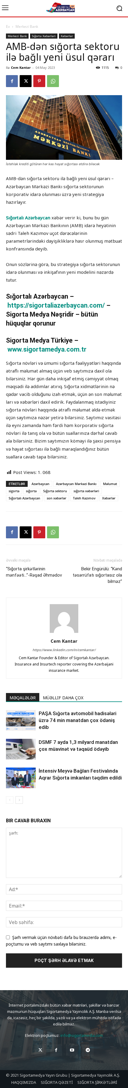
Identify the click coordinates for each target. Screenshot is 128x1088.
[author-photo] (64, 633)
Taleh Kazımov (84, 498)
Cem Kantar (21, 67)
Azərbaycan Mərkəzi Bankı (76, 483)
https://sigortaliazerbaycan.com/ (56, 305)
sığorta (31, 491)
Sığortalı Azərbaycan (28, 218)
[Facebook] (12, 81)
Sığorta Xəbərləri (44, 36)
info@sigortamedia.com (81, 1035)
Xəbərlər (67, 36)
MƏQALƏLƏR (23, 697)
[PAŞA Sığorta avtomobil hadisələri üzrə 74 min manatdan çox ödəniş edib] (21, 720)
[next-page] (19, 800)
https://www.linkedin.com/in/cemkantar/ (64, 650)
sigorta (14, 491)
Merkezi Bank (26, 26)
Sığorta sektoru (55, 491)
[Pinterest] (39, 81)
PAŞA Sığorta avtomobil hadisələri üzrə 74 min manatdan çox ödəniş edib (77, 720)
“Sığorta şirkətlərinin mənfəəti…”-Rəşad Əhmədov (34, 572)
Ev (8, 26)
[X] (26, 81)
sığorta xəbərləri (86, 491)
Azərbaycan (40, 483)
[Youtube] (72, 1050)
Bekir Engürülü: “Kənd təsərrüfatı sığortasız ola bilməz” (97, 575)
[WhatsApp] (53, 81)
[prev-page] (9, 800)
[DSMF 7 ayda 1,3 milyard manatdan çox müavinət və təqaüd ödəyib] (21, 749)
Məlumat (110, 483)
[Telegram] (87, 1050)
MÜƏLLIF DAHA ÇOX (63, 697)
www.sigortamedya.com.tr (46, 349)
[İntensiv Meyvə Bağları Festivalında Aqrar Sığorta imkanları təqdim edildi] (21, 778)
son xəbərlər (56, 498)
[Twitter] (40, 1050)
